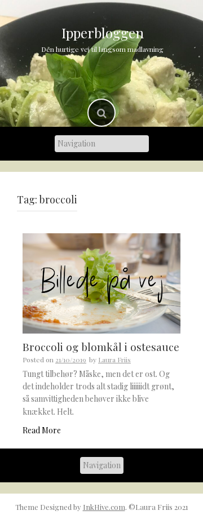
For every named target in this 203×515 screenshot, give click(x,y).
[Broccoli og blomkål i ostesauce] (101, 282)
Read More (42, 430)
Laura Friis (114, 359)
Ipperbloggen (102, 33)
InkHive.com (104, 507)
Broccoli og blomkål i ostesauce (101, 346)
